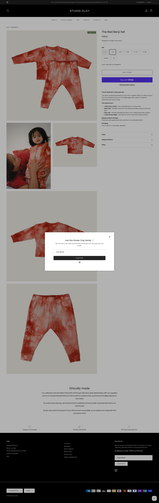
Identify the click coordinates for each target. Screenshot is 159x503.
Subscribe (79, 258)
